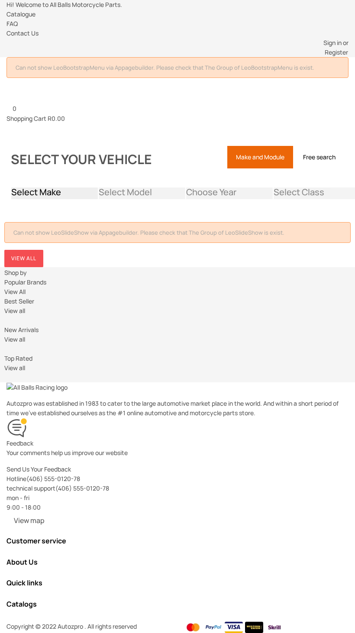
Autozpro (71, 626)
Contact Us (22, 33)
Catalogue (21, 14)
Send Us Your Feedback (38, 469)
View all (23, 258)
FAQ (12, 23)
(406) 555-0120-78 (53, 479)
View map (29, 520)
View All (15, 291)
